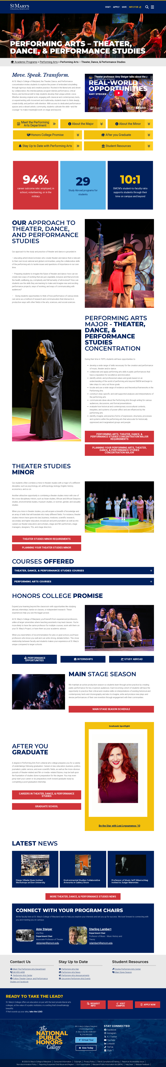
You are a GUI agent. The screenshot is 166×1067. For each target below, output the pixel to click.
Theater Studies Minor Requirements (47, 539)
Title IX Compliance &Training (108, 1062)
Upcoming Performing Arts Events (75, 978)
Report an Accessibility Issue (133, 1062)
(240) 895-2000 (87, 1035)
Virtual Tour (87, 1040)
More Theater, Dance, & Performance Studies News (83, 896)
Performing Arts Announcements (75, 975)
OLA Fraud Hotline (83, 1064)
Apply (116, 7)
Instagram (111, 1033)
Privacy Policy (89, 1062)
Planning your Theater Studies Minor (46, 547)
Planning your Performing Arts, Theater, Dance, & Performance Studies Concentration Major (119, 450)
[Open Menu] (152, 7)
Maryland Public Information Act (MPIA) (108, 1064)
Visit (108, 7)
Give (124, 7)
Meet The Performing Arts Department (29, 969)
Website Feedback (142, 1064)
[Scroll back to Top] (160, 1061)
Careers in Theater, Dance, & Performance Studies (46, 795)
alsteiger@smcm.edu (47, 943)
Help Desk (129, 1064)
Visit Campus (120, 1004)
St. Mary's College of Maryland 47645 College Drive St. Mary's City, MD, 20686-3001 (86, 1029)
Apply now (149, 1004)
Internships (85, 659)
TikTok (110, 1047)
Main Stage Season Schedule (111, 709)
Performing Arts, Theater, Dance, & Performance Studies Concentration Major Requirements (119, 437)
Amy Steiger (44, 929)
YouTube (111, 1040)
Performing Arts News (70, 972)
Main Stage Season (123, 972)
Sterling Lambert (100, 929)
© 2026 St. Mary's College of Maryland (36, 1062)
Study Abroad (133, 659)
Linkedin (111, 1043)
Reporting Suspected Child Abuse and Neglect (56, 1064)
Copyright (77, 1062)
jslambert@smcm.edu (101, 943)
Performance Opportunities (35, 659)
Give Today (87, 1048)
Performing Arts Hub (70, 969)
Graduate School (46, 806)
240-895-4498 (19, 972)
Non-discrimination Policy (27, 1064)
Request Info (95, 1004)
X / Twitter (112, 1037)
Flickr (109, 1050)
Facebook (111, 1030)
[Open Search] (146, 7)
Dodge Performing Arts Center (128, 969)
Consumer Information (62, 1062)
